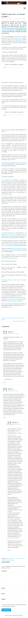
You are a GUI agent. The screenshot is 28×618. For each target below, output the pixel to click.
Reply (4, 382)
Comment (4, 571)
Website (4, 599)
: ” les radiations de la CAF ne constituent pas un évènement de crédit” (14, 234)
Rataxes (11, 18)
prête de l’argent (17, 36)
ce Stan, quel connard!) (12, 257)
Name (3, 588)
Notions (16, 18)
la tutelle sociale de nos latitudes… (15, 300)
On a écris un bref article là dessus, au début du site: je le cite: (15, 433)
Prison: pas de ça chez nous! (19, 321)
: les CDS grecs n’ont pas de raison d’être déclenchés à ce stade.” (14, 28)
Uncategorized (21, 18)
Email (3, 593)
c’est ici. (9, 307)
